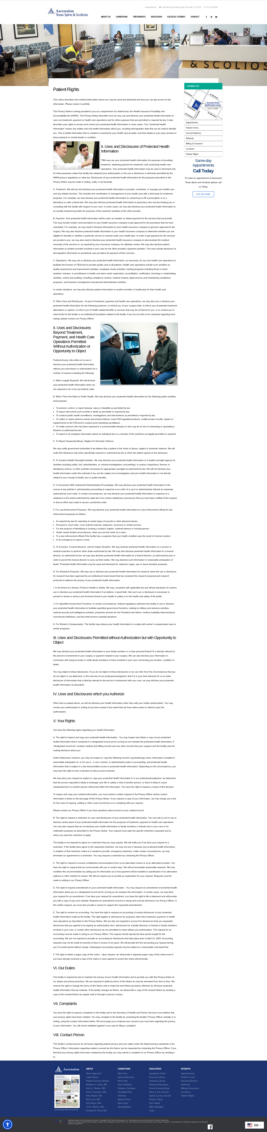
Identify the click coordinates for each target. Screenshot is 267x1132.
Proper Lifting (155, 1099)
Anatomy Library (157, 1081)
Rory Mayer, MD (94, 1095)
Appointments (150, 7)
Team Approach (93, 1073)
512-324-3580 (212, 7)
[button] (7, 1124)
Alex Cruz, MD (93, 1099)
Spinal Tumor (124, 1099)
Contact (195, 17)
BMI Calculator (156, 1107)
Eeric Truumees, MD (96, 1092)
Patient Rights (192, 154)
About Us (106, 17)
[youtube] (216, 17)
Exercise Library (157, 1077)
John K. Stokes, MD (95, 1088)
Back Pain (122, 1073)
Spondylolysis (124, 1107)
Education (156, 17)
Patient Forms (192, 128)
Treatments (139, 17)
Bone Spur (123, 1103)
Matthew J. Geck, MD (96, 1084)
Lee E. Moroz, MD (95, 1107)
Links (151, 1110)
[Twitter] (211, 17)
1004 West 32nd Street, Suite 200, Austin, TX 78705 (181, 7)
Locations (190, 149)
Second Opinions (193, 133)
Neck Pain (123, 1081)
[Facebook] (206, 17)
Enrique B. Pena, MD (96, 1110)
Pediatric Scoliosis (126, 1088)
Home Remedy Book (159, 1088)
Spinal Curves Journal (160, 1095)
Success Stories (176, 17)
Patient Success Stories (97, 1081)
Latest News (92, 1077)
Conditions (122, 17)
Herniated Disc (125, 1092)
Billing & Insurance (194, 143)
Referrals (190, 138)
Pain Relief (154, 1103)
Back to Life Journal (159, 1092)
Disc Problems (125, 1084)
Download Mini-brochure (66, 1109)
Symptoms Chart (157, 1073)
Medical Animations (158, 1084)
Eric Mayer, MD (93, 1103)
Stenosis (122, 1095)
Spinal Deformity (126, 1077)
